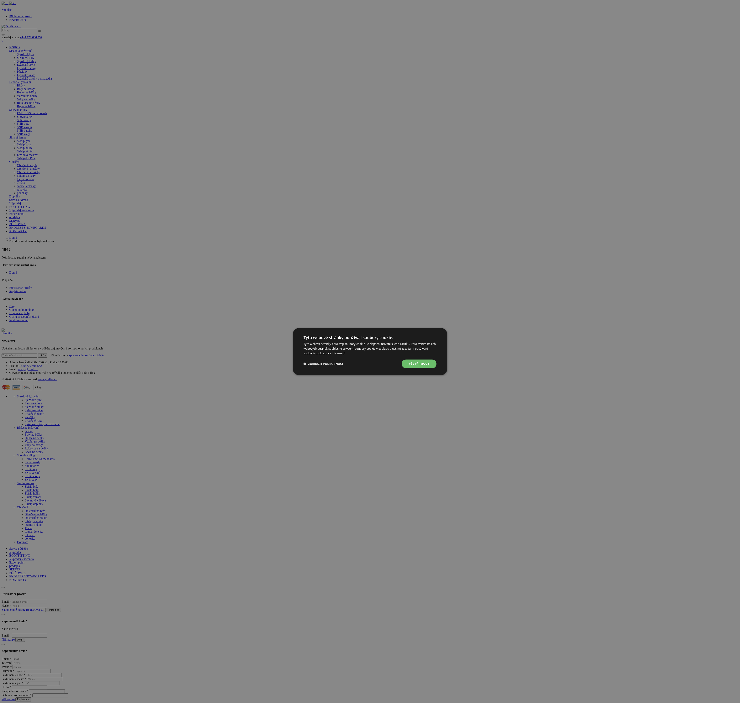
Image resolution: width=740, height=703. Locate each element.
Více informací (335, 353)
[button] (324, 364)
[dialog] (370, 351)
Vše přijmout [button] (419, 363)
